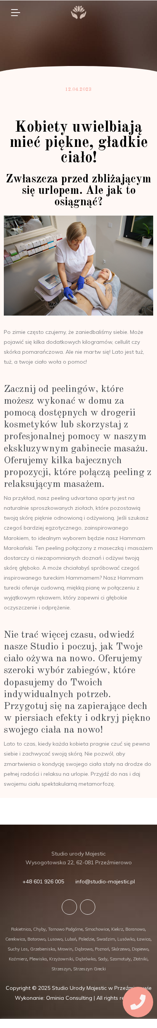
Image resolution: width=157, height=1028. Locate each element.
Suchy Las (18, 949)
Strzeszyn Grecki (89, 969)
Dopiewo (140, 949)
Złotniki (140, 959)
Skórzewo (120, 949)
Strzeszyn (61, 969)
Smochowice (97, 929)
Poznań (102, 949)
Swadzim (105, 939)
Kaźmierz (18, 959)
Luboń (70, 939)
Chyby (39, 929)
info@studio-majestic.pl (105, 881)
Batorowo (36, 939)
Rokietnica (21, 929)
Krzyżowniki (61, 959)
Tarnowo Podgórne (65, 929)
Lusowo (55, 939)
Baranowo (135, 929)
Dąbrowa (84, 949)
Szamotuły (120, 959)
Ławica (144, 939)
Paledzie (86, 939)
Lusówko (126, 939)
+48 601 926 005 (43, 881)
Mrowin (65, 949)
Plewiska (38, 959)
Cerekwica (15, 939)
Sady (102, 959)
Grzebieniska (42, 949)
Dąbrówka (85, 959)
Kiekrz (117, 929)
